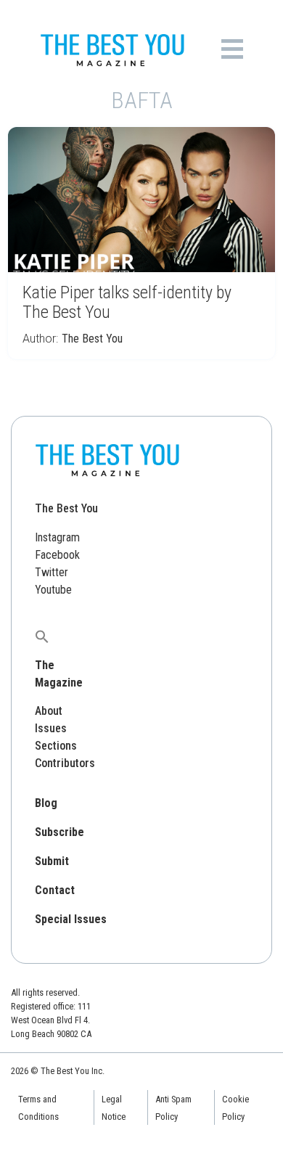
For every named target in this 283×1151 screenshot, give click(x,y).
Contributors (65, 763)
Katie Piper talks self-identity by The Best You (126, 302)
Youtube (53, 590)
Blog (46, 803)
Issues (51, 728)
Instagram (57, 537)
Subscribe (59, 832)
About (48, 711)
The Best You (92, 338)
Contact (55, 890)
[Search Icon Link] (42, 636)
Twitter (51, 572)
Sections (56, 746)
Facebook (57, 555)
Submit (52, 861)
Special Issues (71, 919)
